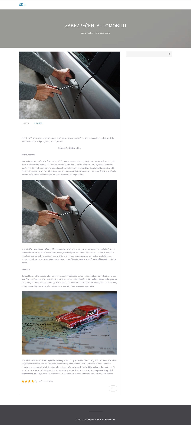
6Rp (22, 4)
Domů (83, 33)
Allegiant (90, 419)
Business (38, 123)
